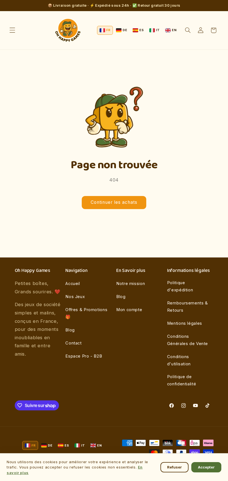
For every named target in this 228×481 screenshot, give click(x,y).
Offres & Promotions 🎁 (86, 313)
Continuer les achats (114, 202)
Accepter (206, 467)
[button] (12, 30)
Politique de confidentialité (181, 380)
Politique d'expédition (180, 286)
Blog (70, 330)
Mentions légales (184, 323)
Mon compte (129, 309)
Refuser (174, 467)
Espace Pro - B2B (83, 356)
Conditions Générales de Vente (187, 340)
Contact (73, 343)
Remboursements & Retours (187, 307)
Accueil (72, 283)
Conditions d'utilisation (179, 360)
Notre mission (130, 283)
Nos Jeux (75, 296)
